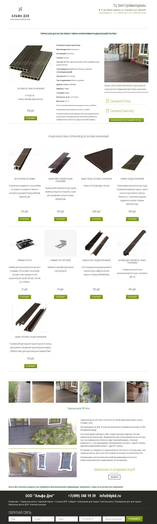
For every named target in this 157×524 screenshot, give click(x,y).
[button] (30, 118)
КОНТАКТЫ (112, 20)
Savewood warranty (122, 110)
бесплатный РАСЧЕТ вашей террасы (126, 120)
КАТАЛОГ (90, 20)
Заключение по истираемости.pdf (114, 469)
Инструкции (125, 20)
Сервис (136, 20)
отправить (134, 518)
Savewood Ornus (121, 100)
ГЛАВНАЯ (78, 20)
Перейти (114, 477)
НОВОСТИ (101, 20)
